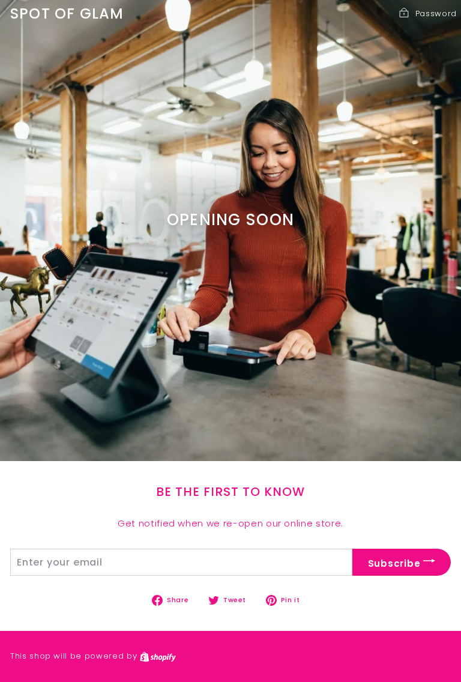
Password (436, 13)
